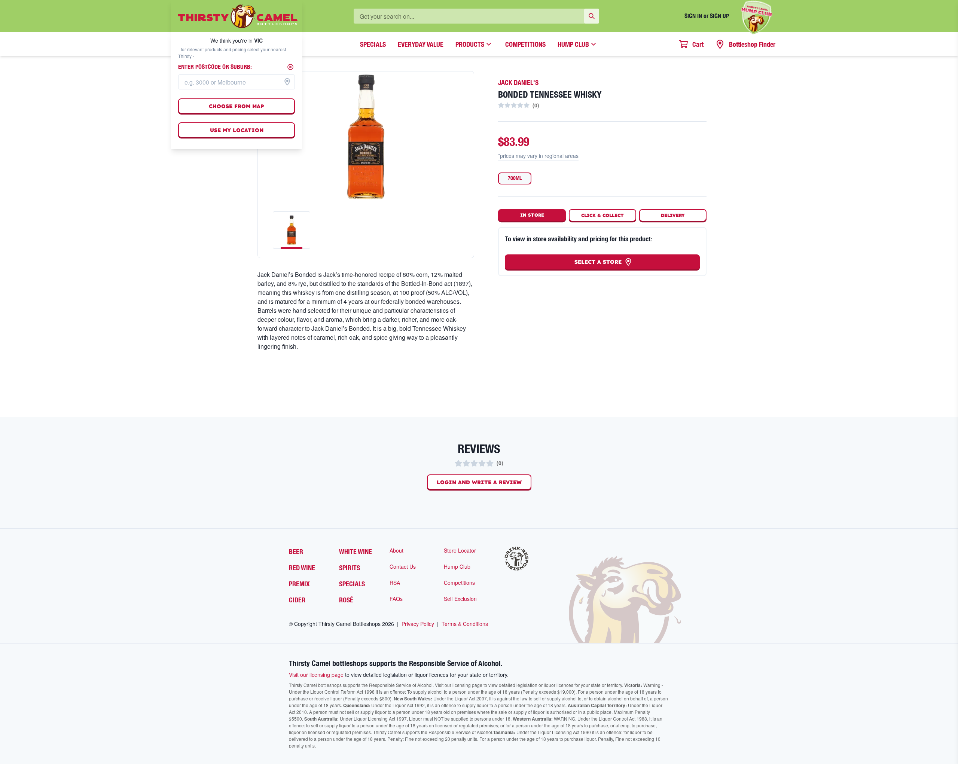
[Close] (290, 66)
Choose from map (236, 106)
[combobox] (236, 81)
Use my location (236, 130)
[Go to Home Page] (238, 16)
